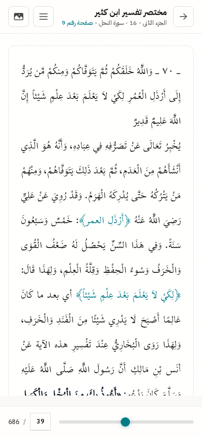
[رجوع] (183, 16)
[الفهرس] (43, 16)
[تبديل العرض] (18, 16)
